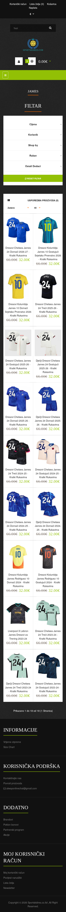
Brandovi (8, 819)
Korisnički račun (18, 4)
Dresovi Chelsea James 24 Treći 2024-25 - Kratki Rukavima (18, 473)
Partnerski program (13, 829)
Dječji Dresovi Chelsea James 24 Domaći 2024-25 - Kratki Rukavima (48, 525)
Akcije (6, 834)
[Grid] (9, 200)
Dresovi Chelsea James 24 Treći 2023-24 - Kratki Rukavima (48, 634)
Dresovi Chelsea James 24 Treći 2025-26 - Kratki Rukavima (48, 307)
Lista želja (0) (37, 4)
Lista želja (8, 882)
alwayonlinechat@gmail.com (21, 788)
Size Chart (9, 747)
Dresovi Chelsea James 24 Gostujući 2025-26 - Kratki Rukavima (18, 364)
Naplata (33, 7)
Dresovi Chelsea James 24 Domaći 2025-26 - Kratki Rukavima (18, 420)
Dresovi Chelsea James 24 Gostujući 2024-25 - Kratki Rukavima (48, 473)
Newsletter (9, 888)
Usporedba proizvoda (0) (43, 200)
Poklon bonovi (10, 824)
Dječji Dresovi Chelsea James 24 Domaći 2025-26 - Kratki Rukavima (48, 420)
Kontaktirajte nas (12, 778)
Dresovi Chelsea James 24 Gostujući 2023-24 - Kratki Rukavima (48, 687)
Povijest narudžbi (12, 877)
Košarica (51, 4)
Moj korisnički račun (14, 872)
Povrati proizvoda (12, 783)
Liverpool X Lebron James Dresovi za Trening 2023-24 (18, 634)
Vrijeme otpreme (12, 742)
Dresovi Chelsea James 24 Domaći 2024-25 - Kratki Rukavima (18, 525)
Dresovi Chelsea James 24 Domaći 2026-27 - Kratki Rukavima (18, 251)
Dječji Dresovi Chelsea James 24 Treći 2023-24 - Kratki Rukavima (18, 687)
